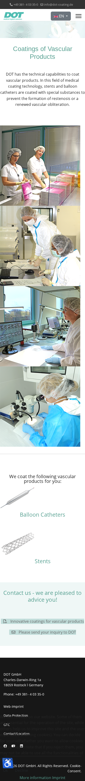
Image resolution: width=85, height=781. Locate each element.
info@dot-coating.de (58, 5)
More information (35, 777)
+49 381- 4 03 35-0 (25, 5)
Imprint (58, 777)
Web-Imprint (14, 706)
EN (61, 16)
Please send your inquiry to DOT (47, 632)
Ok (5, 770)
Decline (21, 770)
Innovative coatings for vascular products (46, 621)
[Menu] (78, 16)
